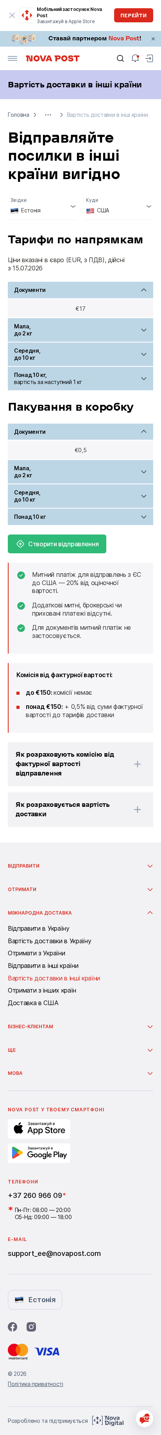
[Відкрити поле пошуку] (120, 58)
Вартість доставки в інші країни (54, 978)
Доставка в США (33, 1003)
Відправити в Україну (39, 928)
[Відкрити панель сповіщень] (135, 58)
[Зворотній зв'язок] (144, 1418)
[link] (80, 39)
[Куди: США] (118, 206)
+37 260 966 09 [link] (35, 1195)
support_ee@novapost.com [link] (54, 1253)
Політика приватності (35, 1384)
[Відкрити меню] (12, 58)
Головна (18, 114)
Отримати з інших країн (42, 990)
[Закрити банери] (153, 39)
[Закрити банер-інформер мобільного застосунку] (12, 15)
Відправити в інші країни (43, 965)
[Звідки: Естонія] (42, 206)
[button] (48, 115)
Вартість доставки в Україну (49, 941)
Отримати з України (36, 953)
